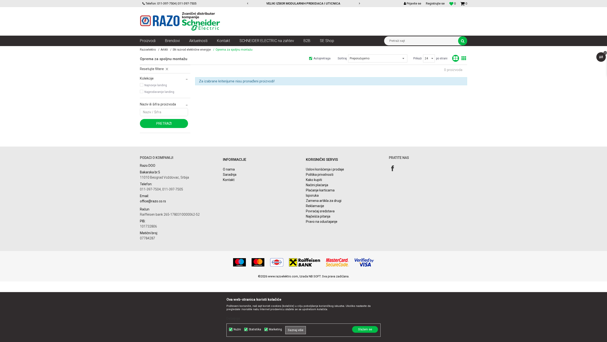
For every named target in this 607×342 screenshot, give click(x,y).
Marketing (275, 329)
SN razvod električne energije (192, 49)
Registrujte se (435, 3)
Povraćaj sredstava (320, 211)
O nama (229, 169)
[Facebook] (392, 168)
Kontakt (229, 180)
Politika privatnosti (319, 174)
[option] (304, 3)
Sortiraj (342, 58)
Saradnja (229, 174)
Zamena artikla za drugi (323, 201)
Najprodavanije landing (159, 92)
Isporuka (312, 195)
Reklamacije (315, 206)
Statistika (255, 329)
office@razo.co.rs (153, 201)
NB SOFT (315, 276)
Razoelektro (148, 49)
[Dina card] (276, 262)
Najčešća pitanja (318, 216)
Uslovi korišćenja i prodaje (325, 169)
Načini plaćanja (317, 185)
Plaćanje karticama (320, 190)
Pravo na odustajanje (321, 221)
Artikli (164, 49)
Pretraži (164, 123)
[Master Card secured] (337, 262)
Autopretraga (322, 58)
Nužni (237, 329)
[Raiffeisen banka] (304, 262)
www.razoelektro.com (283, 276)
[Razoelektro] (180, 21)
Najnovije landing (155, 85)
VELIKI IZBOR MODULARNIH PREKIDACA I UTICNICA (303, 3)
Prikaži (417, 58)
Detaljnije (233, 318)
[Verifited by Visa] (364, 262)
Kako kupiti (314, 180)
